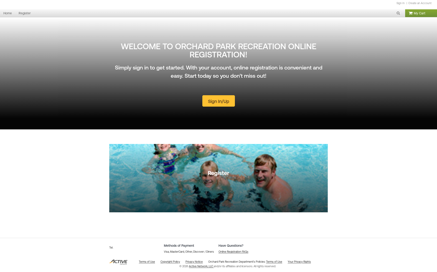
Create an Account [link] (420, 3)
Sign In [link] (400, 3)
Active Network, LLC (201, 266)
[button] (398, 13)
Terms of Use (274, 261)
